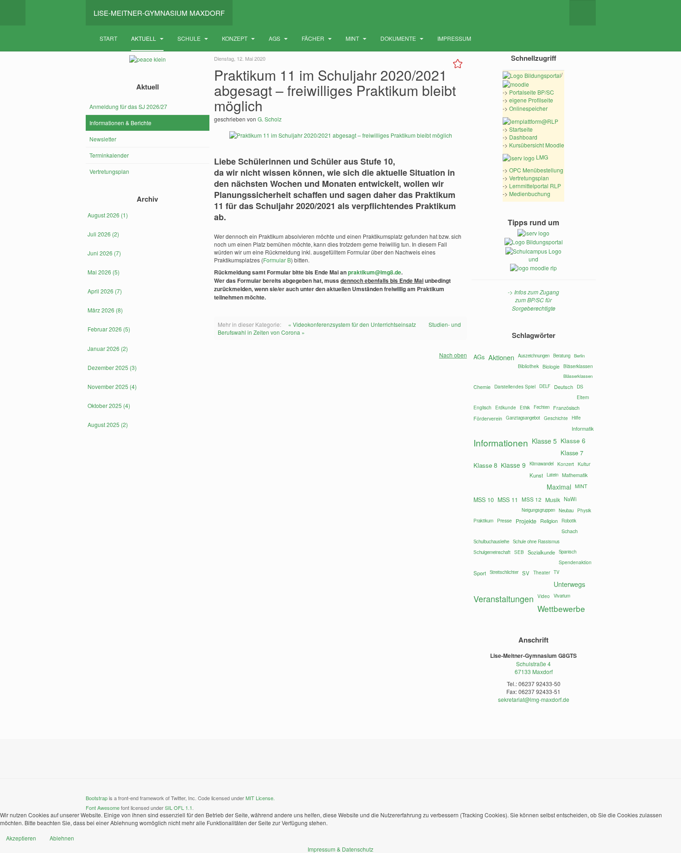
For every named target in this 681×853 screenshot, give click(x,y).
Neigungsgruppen (538, 510)
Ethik (525, 407)
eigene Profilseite (531, 100)
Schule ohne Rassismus (536, 541)
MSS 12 (532, 499)
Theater (541, 572)
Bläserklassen (578, 366)
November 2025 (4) (112, 386)
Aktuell (144, 38)
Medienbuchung (529, 193)
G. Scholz (270, 119)
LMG (541, 157)
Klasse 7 (572, 452)
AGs (275, 38)
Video (543, 596)
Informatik (582, 428)
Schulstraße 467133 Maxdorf (534, 667)
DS (580, 386)
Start (108, 38)
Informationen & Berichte (120, 123)
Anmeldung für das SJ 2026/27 (128, 106)
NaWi (570, 499)
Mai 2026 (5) (104, 272)
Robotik (568, 520)
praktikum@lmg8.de (374, 272)
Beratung (561, 355)
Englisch (482, 407)
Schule (189, 38)
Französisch (566, 407)
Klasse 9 (513, 465)
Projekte (526, 521)
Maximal (559, 486)
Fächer (314, 38)
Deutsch (563, 386)
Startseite (521, 129)
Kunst (536, 475)
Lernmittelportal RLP (535, 186)
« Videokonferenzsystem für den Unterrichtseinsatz (352, 324)
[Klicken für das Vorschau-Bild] (340, 134)
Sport (479, 573)
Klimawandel (542, 463)
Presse (504, 520)
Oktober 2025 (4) (109, 405)
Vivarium (562, 595)
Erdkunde (505, 407)
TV (556, 572)
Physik (584, 510)
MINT (353, 38)
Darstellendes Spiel (515, 386)
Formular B (277, 260)
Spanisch (567, 551)
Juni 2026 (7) (104, 253)
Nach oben (453, 355)
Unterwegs (569, 584)
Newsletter (102, 139)
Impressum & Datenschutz (340, 849)
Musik (552, 499)
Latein (552, 474)
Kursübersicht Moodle (536, 145)
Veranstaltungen (503, 599)
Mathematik (574, 474)
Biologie (551, 366)
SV (526, 573)
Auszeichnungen (533, 355)
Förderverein (487, 418)
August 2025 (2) (108, 424)
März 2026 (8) (105, 310)
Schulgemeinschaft (492, 552)
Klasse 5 (544, 441)
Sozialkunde (541, 552)
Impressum (454, 38)
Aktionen (501, 357)
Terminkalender (109, 155)
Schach (569, 531)
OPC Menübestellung (536, 170)
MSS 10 (483, 500)
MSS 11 (508, 500)
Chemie (482, 386)
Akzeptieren (21, 838)
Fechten (541, 407)
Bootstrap (96, 798)
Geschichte (556, 418)
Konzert (565, 463)
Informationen (500, 442)
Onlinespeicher (528, 108)
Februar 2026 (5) (109, 329)
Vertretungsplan (109, 171)
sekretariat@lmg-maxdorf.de (533, 699)
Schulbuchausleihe (491, 541)
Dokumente (398, 38)
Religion (549, 520)
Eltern (583, 397)
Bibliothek (528, 366)
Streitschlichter (504, 572)
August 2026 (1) (108, 215)
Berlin (579, 355)
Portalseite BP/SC (531, 92)
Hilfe (576, 417)
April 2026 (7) (105, 291)
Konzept (235, 38)
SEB (519, 552)
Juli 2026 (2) (103, 234)
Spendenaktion (575, 562)
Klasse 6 (573, 440)
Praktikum (483, 520)
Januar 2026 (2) (108, 348)
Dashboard (523, 137)
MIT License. (260, 798)
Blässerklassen (578, 376)
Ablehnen (62, 838)
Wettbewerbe (561, 608)
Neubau (566, 510)
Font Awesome (103, 807)
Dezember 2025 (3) (112, 367)
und (533, 259)
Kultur (584, 463)
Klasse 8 (485, 465)
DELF (544, 386)
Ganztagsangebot (523, 417)
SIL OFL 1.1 (178, 807)
